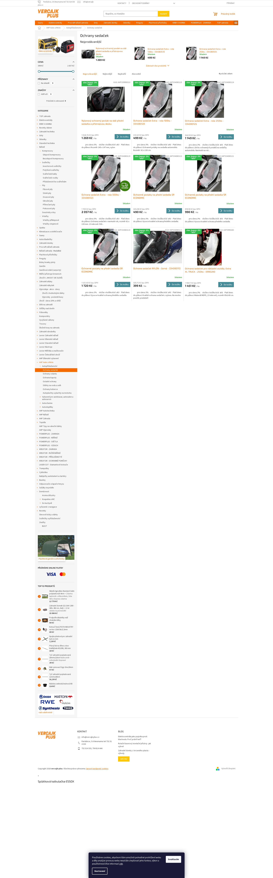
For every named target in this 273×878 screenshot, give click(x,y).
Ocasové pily (48, 197)
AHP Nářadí (44, 414)
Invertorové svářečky (52, 166)
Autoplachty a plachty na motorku (57, 393)
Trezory (42, 323)
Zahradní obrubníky (47, 331)
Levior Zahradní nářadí (48, 335)
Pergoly (42, 258)
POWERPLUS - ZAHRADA (49, 433)
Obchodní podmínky (140, 3)
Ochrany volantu (50, 373)
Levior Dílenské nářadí (48, 339)
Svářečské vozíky (50, 177)
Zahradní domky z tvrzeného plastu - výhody (133, 752)
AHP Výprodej (45, 430)
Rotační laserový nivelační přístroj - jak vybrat (134, 745)
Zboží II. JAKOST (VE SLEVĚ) (50, 277)
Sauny (41, 235)
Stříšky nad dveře (46, 308)
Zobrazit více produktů (156, 65)
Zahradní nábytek (46, 285)
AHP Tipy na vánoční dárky (50, 426)
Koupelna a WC (48, 499)
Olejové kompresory (52, 154)
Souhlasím (173, 859)
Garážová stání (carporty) (50, 270)
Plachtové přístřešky (48, 254)
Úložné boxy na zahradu (49, 327)
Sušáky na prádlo (46, 487)
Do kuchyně (47, 503)
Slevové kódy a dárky (48, 514)
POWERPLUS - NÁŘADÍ (48, 437)
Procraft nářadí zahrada (49, 247)
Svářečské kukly (50, 174)
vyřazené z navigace (48, 506)
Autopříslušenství (49, 366)
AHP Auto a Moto (46, 362)
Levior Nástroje (45, 347)
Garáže (42, 266)
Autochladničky (45, 239)
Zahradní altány (45, 281)
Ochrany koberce (50, 389)
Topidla (42, 422)
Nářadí (42, 147)
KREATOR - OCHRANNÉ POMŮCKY (53, 460)
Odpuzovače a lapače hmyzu (51, 484)
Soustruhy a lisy (49, 212)
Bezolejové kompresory (53, 158)
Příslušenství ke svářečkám (54, 181)
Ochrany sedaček (50, 370)
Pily (43, 185)
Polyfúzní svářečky (51, 170)
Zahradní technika (46, 131)
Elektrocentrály (45, 120)
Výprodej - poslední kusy (52, 297)
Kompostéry (44, 316)
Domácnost (44, 491)
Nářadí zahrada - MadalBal (50, 250)
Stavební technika (47, 143)
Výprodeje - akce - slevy (49, 289)
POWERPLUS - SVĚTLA (48, 441)
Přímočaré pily (49, 204)
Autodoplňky (47, 407)
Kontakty (122, 3)
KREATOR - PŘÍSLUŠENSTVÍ (50, 457)
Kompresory (47, 150)
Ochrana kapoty (49, 377)
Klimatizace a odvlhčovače (50, 231)
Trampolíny (44, 468)
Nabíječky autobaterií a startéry (52, 476)
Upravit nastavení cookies (97, 768)
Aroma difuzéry (48, 495)
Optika (42, 227)
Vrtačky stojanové (50, 223)
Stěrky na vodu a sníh (52, 385)
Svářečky (46, 162)
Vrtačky (45, 216)
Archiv (123, 759)
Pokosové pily (49, 208)
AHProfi (46, 94)
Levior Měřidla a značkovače (51, 350)
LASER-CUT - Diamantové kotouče (53, 464)
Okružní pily (48, 201)
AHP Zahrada (44, 418)
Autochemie (47, 403)
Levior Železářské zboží (49, 354)
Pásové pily (48, 189)
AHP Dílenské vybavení (49, 358)
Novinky (42, 510)
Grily (41, 135)
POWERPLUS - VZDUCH (48, 445)
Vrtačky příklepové (51, 220)
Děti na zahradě (46, 304)
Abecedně (136, 74)
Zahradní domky (46, 243)
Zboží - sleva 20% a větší (50, 300)
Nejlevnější (107, 74)
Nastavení (99, 871)
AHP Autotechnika (46, 410)
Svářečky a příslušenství (49, 518)
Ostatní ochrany (49, 381)
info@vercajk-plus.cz (90, 737)
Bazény (42, 480)
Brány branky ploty (47, 262)
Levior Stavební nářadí (48, 343)
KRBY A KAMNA (45, 124)
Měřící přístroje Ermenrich (50, 274)
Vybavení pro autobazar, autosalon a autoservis (57, 398)
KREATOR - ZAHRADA (48, 449)
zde (121, 863)
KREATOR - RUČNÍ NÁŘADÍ (49, 453)
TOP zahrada (44, 116)
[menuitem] (40, 23)
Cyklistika (43, 472)
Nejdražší (122, 74)
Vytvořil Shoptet (228, 768)
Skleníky (42, 139)
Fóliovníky (43, 312)
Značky (42, 522)
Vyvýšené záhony (46, 320)
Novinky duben (45, 127)
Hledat (163, 13)
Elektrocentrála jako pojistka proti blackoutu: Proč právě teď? (132, 738)
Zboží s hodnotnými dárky (53, 293)
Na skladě (47, 83)
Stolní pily (47, 193)
